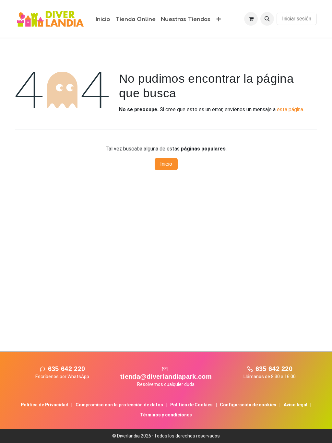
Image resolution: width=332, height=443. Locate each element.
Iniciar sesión (296, 19)
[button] (267, 19)
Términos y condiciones (166, 414)
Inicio (166, 164)
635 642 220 (66, 368)
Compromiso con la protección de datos (119, 404)
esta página (290, 109)
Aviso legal (295, 404)
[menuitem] (103, 19)
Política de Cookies (191, 404)
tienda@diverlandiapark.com (166, 376)
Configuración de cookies (248, 404)
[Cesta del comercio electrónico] (251, 19)
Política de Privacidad (44, 404)
